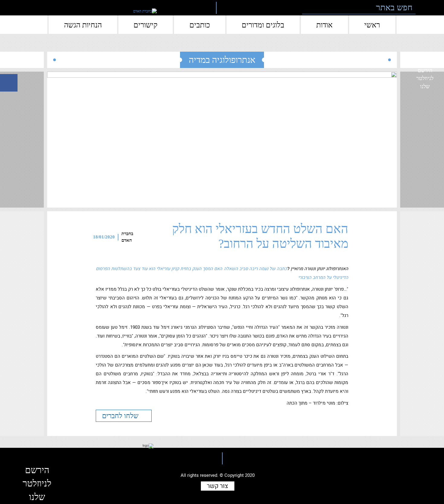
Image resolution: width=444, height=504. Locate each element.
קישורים (145, 25)
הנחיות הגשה (83, 25)
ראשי (372, 25)
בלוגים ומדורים (263, 25)
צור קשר (217, 486)
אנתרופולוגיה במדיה (222, 60)
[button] (424, 7)
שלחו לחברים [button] (121, 416)
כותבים (199, 25)
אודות (324, 25)
